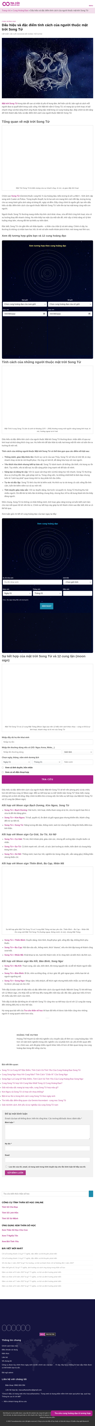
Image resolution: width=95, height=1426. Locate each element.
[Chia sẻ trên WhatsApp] (40, 1023)
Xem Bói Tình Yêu (10, 1241)
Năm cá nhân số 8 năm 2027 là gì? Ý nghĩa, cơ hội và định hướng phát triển (31, 1277)
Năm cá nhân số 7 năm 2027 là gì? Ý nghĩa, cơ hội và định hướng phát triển (31, 1281)
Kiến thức (5, 1353)
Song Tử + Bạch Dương (15, 810)
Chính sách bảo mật (10, 1346)
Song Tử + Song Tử (13, 825)
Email (7, 1155)
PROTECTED (50, 1334)
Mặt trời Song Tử (10, 103)
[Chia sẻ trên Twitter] (50, 1023)
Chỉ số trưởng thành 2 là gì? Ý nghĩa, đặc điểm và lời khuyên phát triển (29, 1254)
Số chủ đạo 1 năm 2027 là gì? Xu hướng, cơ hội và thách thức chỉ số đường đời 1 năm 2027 (38, 1263)
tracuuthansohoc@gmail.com (30, 1390)
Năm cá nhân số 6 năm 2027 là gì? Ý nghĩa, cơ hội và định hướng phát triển (31, 1286)
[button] (91, 4)
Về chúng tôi (7, 1361)
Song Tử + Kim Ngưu (14, 818)
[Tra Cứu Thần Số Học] (11, 4)
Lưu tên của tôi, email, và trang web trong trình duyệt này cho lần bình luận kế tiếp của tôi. (47, 1167)
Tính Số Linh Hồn (10, 1213)
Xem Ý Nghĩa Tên (10, 1236)
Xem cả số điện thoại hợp (17, 772)
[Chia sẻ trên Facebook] (45, 1023)
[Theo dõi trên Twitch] (28, 1328)
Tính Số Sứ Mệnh (10, 1218)
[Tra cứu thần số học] (20, 1313)
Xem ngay (46, 606)
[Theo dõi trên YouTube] (23, 1328)
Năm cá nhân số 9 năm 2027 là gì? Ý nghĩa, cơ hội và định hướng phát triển (31, 1272)
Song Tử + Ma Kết (12, 966)
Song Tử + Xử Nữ (12, 854)
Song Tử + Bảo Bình (14, 973)
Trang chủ (6, 10)
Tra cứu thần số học (33, 1010)
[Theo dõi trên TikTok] (9, 1328)
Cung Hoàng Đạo (20, 10)
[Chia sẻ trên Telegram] (54, 1023)
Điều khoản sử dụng (10, 1350)
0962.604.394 (19, 1385)
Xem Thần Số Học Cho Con (15, 1230)
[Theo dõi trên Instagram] (4, 1328)
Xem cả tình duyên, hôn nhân (19, 767)
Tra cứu (47, 779)
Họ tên (8, 1144)
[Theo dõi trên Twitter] (14, 1328)
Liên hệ (5, 1357)
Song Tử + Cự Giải (13, 839)
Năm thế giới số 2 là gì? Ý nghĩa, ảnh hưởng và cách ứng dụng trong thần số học (33, 1267)
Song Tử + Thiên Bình (14, 940)
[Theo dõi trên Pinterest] (18, 1328)
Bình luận (9, 1122)
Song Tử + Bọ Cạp (13, 947)
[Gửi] (91, 1194)
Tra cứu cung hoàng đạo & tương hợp (72, 1413)
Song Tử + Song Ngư (14, 981)
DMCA (42, 1334)
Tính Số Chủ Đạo (10, 1207)
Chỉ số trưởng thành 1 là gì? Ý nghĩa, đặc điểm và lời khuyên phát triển (29, 1258)
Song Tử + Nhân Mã (13, 955)
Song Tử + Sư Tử (12, 847)
